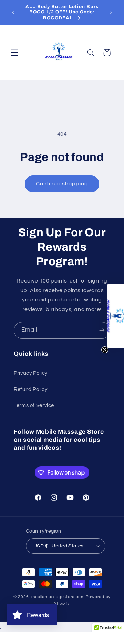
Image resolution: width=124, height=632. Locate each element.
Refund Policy (30, 389)
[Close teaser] (104, 349)
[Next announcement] (110, 12)
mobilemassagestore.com (58, 597)
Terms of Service (34, 405)
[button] (14, 52)
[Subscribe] (102, 330)
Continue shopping (62, 183)
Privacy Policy (31, 373)
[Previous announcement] (13, 12)
